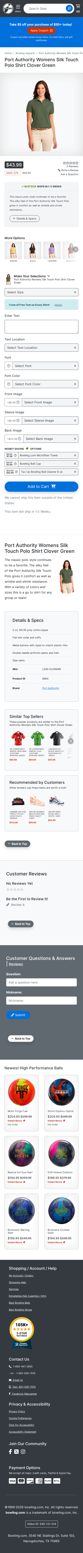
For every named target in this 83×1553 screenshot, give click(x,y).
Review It (17, 905)
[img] (47, 1481)
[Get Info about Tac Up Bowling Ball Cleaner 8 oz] (16, 472)
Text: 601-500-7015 (23, 1386)
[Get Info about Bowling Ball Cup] (15, 463)
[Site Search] (69, 8)
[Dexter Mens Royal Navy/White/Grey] (56, 801)
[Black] (32, 250)
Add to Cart (39, 486)
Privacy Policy (17, 1411)
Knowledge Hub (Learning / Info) (28, 1296)
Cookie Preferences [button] (20, 1418)
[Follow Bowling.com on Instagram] (24, 1452)
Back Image (13, 430)
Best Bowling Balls (19, 1302)
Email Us (17, 1380)
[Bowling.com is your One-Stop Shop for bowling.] (8, 8)
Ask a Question (69, 174)
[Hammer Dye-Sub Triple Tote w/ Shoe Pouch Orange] (18, 801)
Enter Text (12, 316)
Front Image (13, 394)
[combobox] (46, 8)
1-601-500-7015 (26, 1373)
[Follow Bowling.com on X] (17, 1452)
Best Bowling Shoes (20, 1309)
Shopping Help (17, 1282)
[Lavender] (52, 250)
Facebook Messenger (23, 1393)
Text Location (15, 339)
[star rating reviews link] (64, 163)
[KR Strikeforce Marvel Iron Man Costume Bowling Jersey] (18, 738)
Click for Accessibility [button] (21, 1425)
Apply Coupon (40, 30)
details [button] (58, 304)
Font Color (12, 376)
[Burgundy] (71, 250)
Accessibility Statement (22, 1431)
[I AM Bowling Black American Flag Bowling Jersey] (56, 738)
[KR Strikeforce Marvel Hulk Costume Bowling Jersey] (37, 738)
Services (14, 1289)
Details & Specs (25, 218)
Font (8, 357)
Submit (19, 1015)
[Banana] (13, 250)
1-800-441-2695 (22, 1366)
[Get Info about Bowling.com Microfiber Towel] (15, 455)
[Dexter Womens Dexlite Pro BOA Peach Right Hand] (37, 801)
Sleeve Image (14, 412)
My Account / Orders (21, 1275)
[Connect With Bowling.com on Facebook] (11, 1452)
